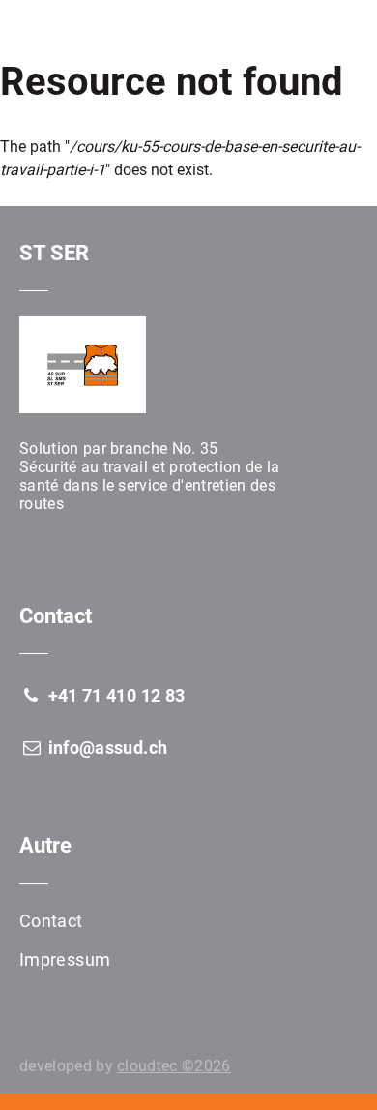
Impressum (64, 959)
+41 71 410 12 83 (114, 695)
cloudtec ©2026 (173, 1066)
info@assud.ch (105, 747)
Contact (51, 921)
